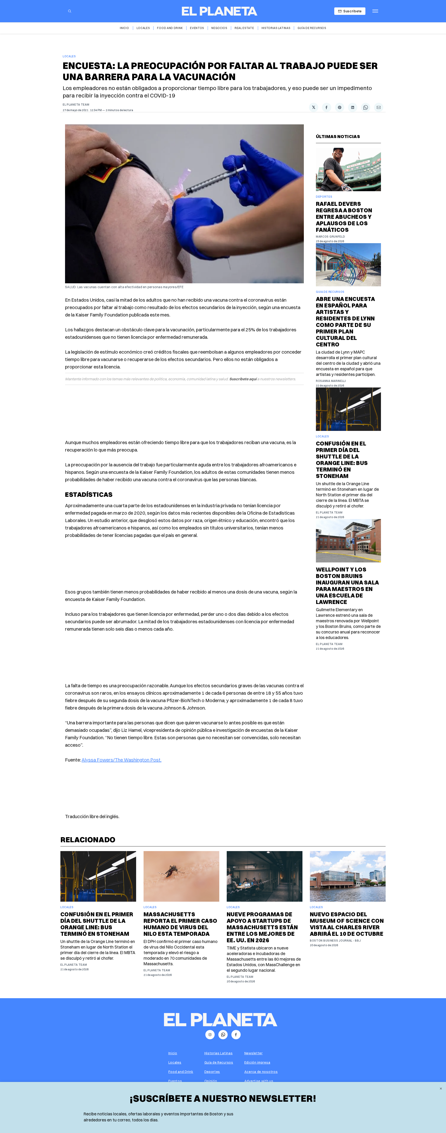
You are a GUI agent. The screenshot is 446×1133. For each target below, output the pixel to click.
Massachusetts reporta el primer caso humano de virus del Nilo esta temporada (180, 924)
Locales (143, 28)
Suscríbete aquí (242, 379)
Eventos (197, 28)
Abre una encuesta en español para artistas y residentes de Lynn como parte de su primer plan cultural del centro (345, 321)
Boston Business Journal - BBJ (335, 940)
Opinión (210, 1081)
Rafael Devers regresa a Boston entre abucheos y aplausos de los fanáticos (344, 216)
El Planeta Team (76, 104)
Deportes (324, 196)
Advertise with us (258, 1081)
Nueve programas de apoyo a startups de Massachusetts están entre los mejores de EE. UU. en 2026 (262, 927)
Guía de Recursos (312, 28)
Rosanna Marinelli (331, 381)
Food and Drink (170, 28)
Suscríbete (352, 11)
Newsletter (253, 1053)
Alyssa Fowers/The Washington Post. (121, 760)
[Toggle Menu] (375, 11)
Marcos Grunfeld (330, 236)
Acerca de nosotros (261, 1072)
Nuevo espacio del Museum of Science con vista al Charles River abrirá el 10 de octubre (347, 924)
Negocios (219, 28)
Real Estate (244, 28)
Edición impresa (257, 1062)
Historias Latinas (276, 28)
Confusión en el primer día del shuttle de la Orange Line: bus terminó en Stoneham (342, 459)
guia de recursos (330, 292)
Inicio (124, 28)
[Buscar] (70, 11)
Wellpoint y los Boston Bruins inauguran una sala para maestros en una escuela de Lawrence (347, 585)
